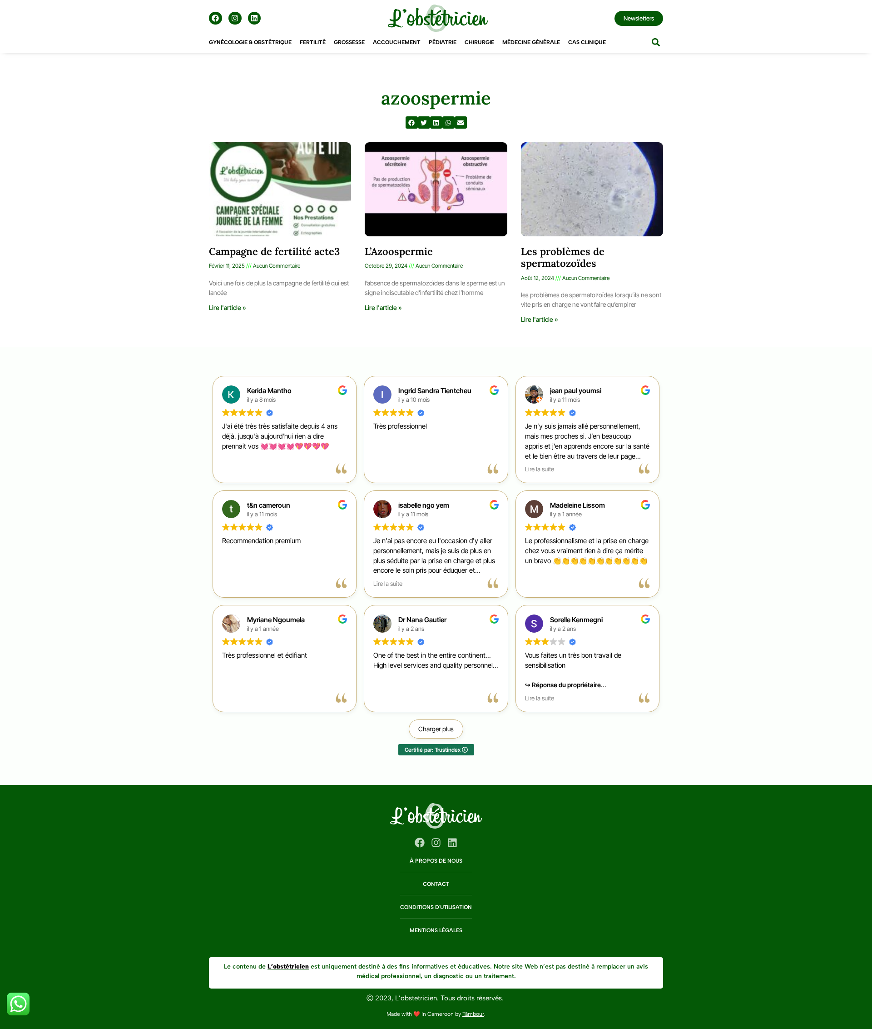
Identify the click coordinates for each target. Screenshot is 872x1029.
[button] (655, 42)
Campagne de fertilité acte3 (274, 251)
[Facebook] (215, 18)
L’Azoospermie (399, 251)
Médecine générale (531, 42)
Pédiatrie (442, 42)
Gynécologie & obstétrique (250, 42)
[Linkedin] (254, 18)
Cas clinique (587, 42)
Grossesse (349, 42)
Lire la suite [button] (539, 469)
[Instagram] (235, 18)
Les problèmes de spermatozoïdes (562, 257)
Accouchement (397, 42)
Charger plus (436, 729)
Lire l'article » (227, 307)
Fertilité (313, 42)
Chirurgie (479, 42)
